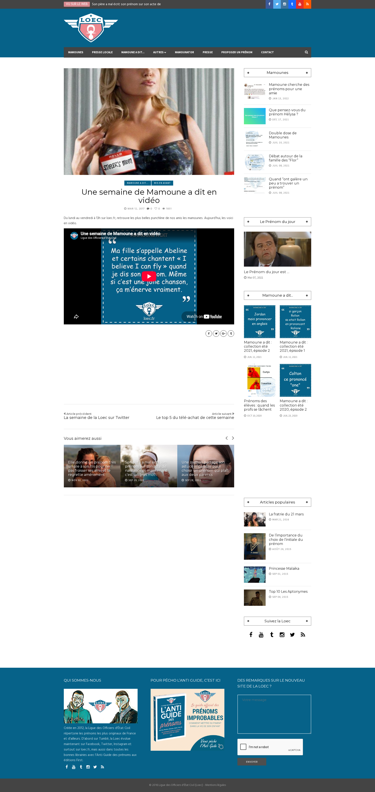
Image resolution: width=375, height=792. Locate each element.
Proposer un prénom (236, 52)
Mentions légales (215, 785)
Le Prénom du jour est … (266, 272)
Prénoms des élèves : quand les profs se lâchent (259, 405)
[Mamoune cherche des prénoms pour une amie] (255, 91)
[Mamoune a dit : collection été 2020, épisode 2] (295, 380)
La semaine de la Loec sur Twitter (96, 416)
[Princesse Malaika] (255, 574)
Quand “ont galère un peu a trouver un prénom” (288, 183)
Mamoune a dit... (137, 182)
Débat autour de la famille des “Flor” (285, 158)
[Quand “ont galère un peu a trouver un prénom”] (255, 185)
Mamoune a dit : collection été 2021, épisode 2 (258, 346)
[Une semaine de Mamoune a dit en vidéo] (149, 121)
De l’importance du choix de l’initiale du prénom (286, 539)
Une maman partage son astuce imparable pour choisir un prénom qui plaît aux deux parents (148, 468)
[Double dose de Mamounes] (255, 139)
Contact (267, 52)
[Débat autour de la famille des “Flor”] (255, 162)
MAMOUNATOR (184, 52)
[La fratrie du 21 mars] (255, 519)
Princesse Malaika (284, 568)
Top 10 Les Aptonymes (288, 591)
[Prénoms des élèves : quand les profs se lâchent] (259, 380)
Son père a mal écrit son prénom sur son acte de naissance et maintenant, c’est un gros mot (89, 468)
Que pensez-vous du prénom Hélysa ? (287, 112)
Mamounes (75, 52)
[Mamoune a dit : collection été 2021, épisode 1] (295, 321)
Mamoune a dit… (133, 52)
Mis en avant (162, 182)
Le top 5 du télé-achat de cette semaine (195, 416)
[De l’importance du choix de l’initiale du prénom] (255, 546)
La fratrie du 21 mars (286, 514)
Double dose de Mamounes (283, 135)
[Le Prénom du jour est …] (277, 249)
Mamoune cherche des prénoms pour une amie (289, 89)
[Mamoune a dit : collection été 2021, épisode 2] (259, 321)
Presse (208, 52)
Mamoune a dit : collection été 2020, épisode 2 (294, 405)
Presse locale (102, 52)
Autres (158, 52)
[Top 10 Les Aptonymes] (255, 597)
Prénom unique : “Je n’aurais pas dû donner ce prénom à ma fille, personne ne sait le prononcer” (204, 466)
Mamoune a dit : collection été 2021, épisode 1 (294, 346)
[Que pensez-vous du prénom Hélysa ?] (255, 116)
